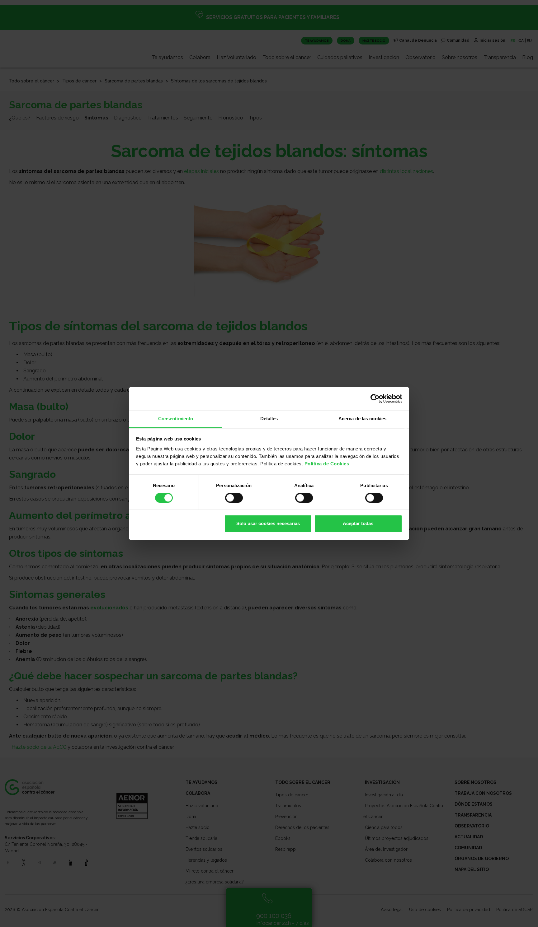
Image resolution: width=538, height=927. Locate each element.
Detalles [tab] (269, 418)
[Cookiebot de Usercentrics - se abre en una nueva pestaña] (375, 398)
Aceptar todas (358, 523)
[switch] (234, 498)
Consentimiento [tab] (175, 418)
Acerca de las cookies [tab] (362, 418)
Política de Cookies (326, 463)
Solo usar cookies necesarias (268, 523)
